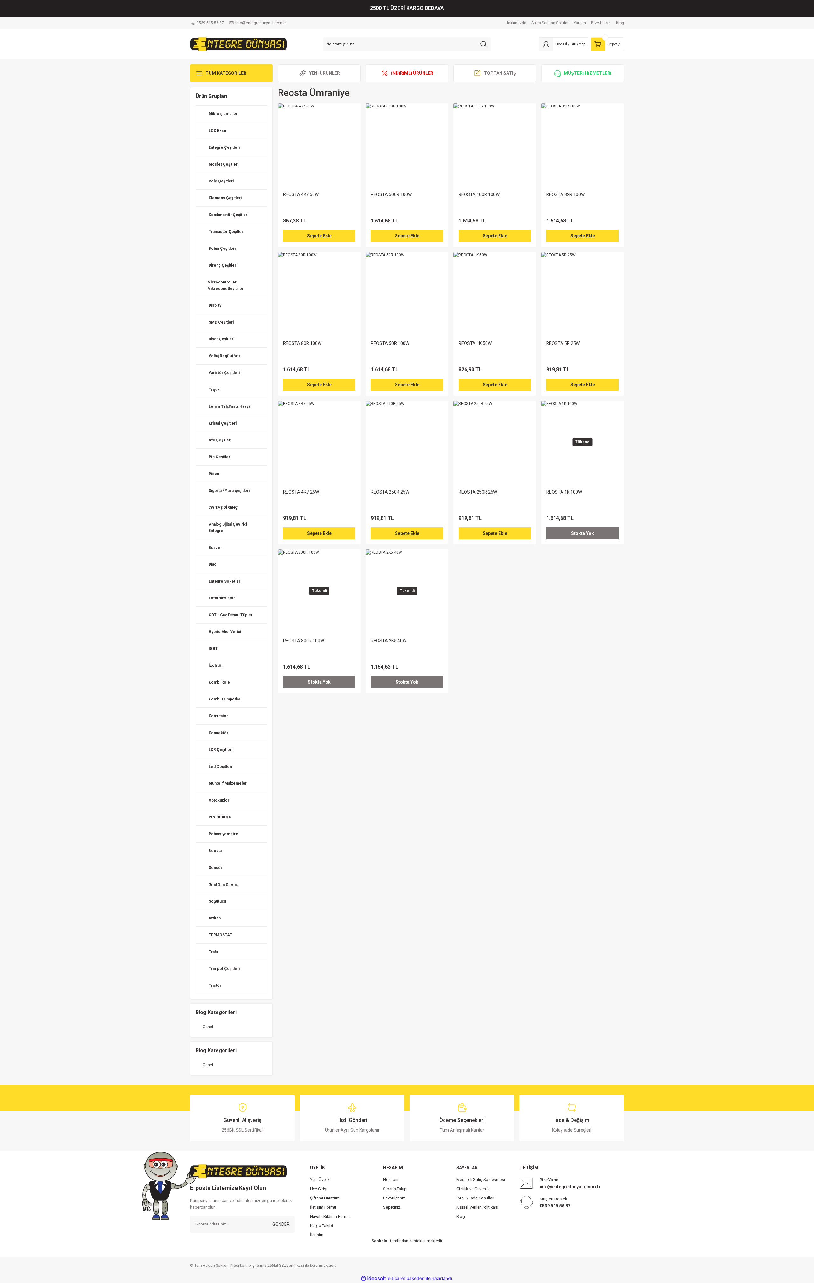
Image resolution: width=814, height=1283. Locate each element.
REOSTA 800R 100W (303, 640)
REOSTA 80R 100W (302, 343)
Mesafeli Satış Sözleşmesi (480, 1179)
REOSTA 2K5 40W (388, 640)
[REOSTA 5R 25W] (582, 293)
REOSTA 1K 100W (564, 492)
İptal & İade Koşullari (475, 1198)
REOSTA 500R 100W (391, 194)
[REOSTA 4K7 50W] (319, 144)
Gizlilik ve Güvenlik (473, 1188)
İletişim (316, 1234)
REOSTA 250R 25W (390, 492)
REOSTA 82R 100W (565, 194)
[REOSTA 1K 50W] (494, 293)
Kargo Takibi (321, 1225)
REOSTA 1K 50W (475, 343)
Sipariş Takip (395, 1188)
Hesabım (391, 1179)
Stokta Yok (582, 533)
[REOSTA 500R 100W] (407, 144)
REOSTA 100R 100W (479, 194)
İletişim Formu (323, 1207)
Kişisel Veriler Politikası (477, 1207)
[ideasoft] (373, 1278)
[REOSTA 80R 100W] (319, 293)
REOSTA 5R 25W (563, 343)
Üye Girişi (318, 1188)
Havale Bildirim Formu (330, 1216)
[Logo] (238, 44)
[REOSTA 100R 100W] (494, 144)
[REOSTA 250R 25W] (407, 442)
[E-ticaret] (406, 1278)
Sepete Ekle (319, 235)
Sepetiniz (391, 1207)
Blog (460, 1216)
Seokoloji (380, 1241)
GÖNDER (281, 1224)
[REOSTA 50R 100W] (407, 293)
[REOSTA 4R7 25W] (319, 442)
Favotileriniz (394, 1198)
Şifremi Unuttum (325, 1198)
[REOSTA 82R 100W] (582, 144)
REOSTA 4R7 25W (301, 492)
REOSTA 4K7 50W (301, 194)
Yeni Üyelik (320, 1179)
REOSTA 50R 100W (390, 343)
